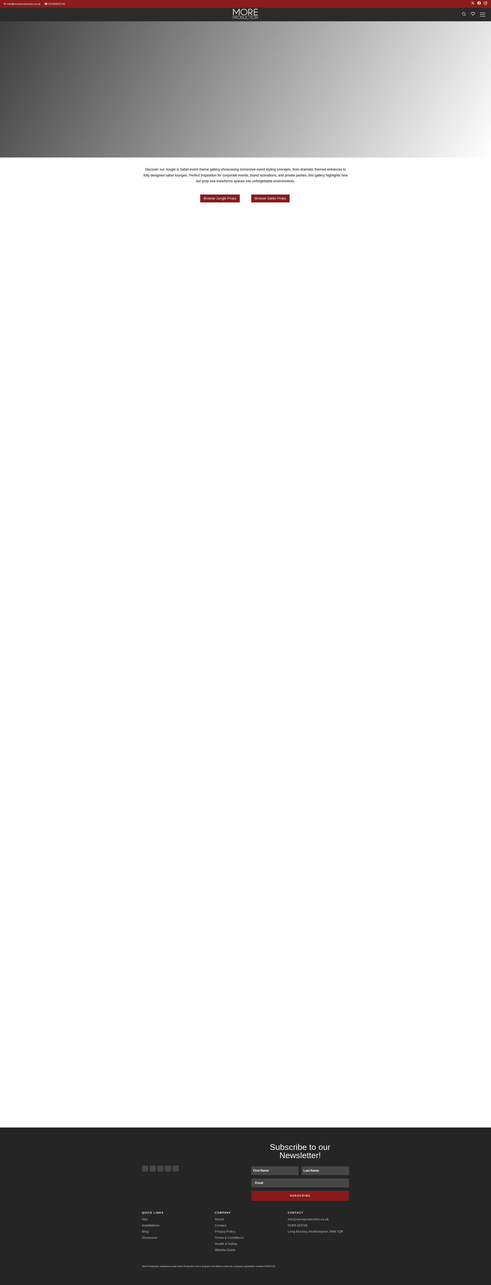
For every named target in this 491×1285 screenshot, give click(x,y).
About (219, 1219)
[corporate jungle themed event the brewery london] (245, 445)
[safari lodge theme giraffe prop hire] (316, 377)
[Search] (464, 14)
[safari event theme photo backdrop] (299, 668)
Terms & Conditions (229, 1237)
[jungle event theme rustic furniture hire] (192, 296)
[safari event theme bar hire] (299, 833)
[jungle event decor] (192, 598)
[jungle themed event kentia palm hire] (316, 445)
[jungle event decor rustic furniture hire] (316, 751)
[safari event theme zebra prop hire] (316, 337)
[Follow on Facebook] (153, 1168)
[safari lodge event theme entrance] (192, 323)
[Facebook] (479, 4)
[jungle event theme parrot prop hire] (174, 283)
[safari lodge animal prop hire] (245, 377)
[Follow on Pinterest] (176, 1168)
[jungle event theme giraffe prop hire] (174, 916)
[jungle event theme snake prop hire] (299, 296)
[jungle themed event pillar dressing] (299, 527)
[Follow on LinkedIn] (168, 1168)
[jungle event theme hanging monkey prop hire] (174, 310)
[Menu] (482, 14)
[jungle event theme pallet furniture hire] (174, 751)
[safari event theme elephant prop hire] (174, 363)
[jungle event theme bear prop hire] (245, 751)
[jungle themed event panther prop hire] (299, 598)
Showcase (149, 1237)
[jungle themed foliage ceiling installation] (192, 527)
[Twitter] (473, 4)
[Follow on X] (160, 1168)
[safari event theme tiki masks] (316, 916)
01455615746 (54, 3)
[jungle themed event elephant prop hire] (192, 1069)
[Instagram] (485, 4)
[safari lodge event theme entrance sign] (299, 323)
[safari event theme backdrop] (245, 916)
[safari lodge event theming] (299, 350)
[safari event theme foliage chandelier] (299, 998)
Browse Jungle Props (220, 198)
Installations (151, 1225)
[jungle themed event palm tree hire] (174, 445)
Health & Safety (226, 1243)
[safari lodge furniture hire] (316, 363)
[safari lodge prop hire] (174, 337)
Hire (145, 1219)
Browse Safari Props (270, 198)
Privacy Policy (225, 1231)
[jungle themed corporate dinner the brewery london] (299, 390)
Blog (145, 1231)
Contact (220, 1225)
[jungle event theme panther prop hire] (316, 283)
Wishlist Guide (225, 1250)
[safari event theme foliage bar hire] (192, 998)
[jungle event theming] (191, 242)
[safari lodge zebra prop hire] (174, 377)
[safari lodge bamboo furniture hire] (192, 350)
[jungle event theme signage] (192, 668)
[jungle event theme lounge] (245, 310)
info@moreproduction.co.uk (22, 3)
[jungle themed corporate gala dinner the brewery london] (192, 390)
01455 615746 (297, 1225)
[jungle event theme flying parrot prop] (316, 310)
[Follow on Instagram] (145, 1168)
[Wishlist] (473, 15)
